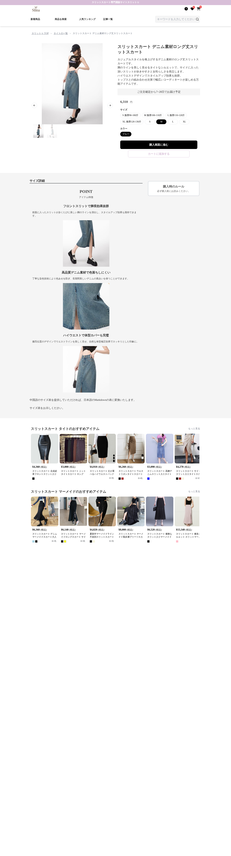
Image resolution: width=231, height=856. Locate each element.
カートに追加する (159, 153)
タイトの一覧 (61, 33)
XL (184, 121)
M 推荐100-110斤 (153, 115)
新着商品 (35, 19)
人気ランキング (87, 19)
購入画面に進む (158, 144)
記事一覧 (108, 19)
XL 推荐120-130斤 (131, 121)
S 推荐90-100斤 (130, 115)
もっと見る (194, 428)
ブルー (125, 134)
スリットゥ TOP (40, 33)
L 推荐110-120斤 (176, 115)
